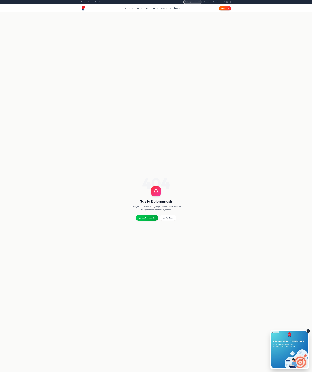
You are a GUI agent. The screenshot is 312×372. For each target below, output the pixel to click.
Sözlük (155, 8)
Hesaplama (166, 8)
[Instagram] (224, 2)
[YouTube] (227, 2)
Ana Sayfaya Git (148, 218)
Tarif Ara (169, 218)
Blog (147, 8)
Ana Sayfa (129, 8)
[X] (230, 2)
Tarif (139, 8)
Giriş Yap (225, 8)
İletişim (177, 8)
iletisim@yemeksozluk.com (212, 2)
